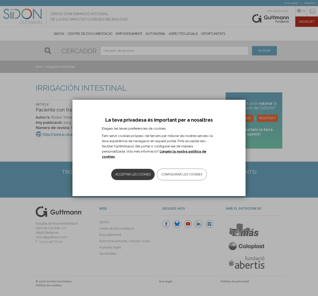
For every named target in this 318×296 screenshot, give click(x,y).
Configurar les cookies (181, 174)
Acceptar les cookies (133, 174)
